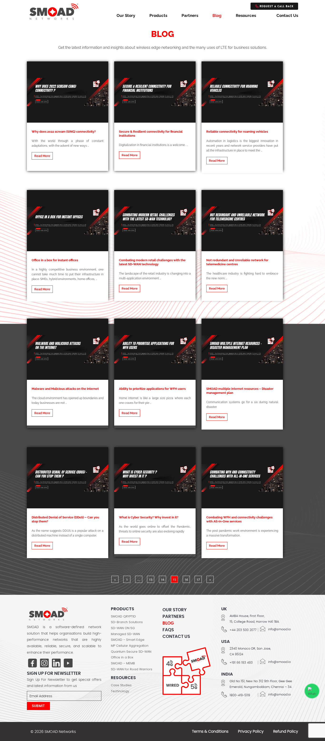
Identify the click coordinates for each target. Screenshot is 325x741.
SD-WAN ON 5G (123, 628)
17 (198, 579)
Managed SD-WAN (125, 634)
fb (32, 663)
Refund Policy (285, 731)
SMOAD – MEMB (123, 663)
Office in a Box (122, 657)
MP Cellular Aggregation (129, 645)
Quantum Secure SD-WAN (131, 651)
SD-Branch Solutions (127, 622)
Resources (246, 15)
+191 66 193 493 (241, 662)
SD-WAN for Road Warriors (131, 669)
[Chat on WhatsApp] (312, 691)
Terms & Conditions (210, 731)
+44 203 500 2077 (243, 630)
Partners (190, 15)
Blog (217, 15)
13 (150, 579)
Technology (120, 691)
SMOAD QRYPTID (123, 616)
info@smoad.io (279, 629)
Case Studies (121, 685)
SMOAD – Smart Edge (127, 639)
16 (186, 579)
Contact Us (287, 15)
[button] (249, 15)
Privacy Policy (251, 731)
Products (158, 15)
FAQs (168, 630)
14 (162, 579)
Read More (42, 156)
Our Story (126, 15)
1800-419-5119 (240, 695)
